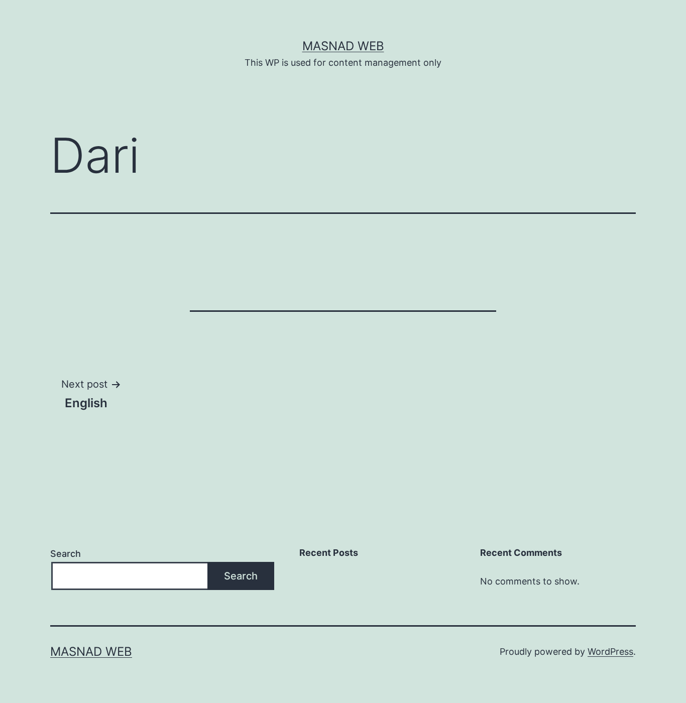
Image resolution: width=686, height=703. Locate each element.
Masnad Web (343, 46)
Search (65, 553)
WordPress (610, 651)
